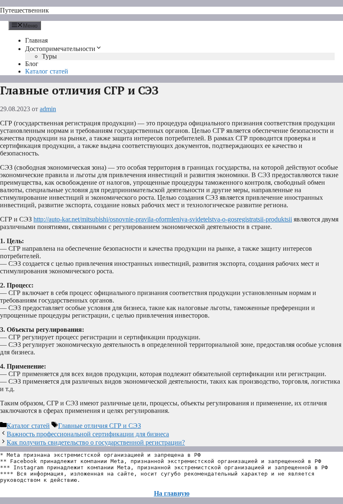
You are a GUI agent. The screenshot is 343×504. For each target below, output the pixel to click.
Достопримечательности (60, 48)
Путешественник (24, 10)
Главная (36, 40)
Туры (49, 56)
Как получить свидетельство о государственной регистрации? (96, 442)
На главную (171, 493)
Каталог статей (46, 71)
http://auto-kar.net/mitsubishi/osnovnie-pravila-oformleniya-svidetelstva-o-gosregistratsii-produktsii (162, 219)
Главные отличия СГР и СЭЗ (99, 425)
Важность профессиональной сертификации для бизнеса (88, 434)
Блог (31, 63)
